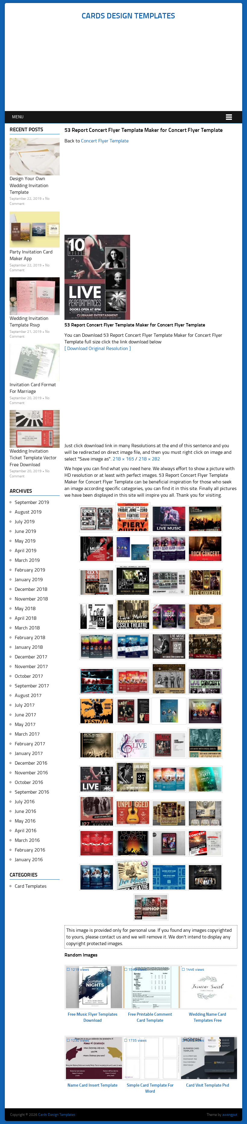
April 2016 (25, 830)
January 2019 (29, 579)
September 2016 (32, 792)
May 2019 (25, 541)
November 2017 (31, 666)
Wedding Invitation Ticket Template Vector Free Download (33, 457)
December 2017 (31, 657)
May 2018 (25, 608)
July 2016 (25, 801)
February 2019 (30, 570)
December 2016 (31, 763)
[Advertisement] (128, 66)
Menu (17, 116)
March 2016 (27, 840)
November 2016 (31, 772)
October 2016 (29, 782)
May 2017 (25, 724)
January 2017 (29, 753)
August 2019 (28, 512)
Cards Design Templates (128, 16)
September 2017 (32, 686)
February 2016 (30, 850)
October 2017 (29, 676)
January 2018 (29, 647)
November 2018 (31, 599)
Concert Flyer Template (105, 141)
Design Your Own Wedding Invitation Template (29, 185)
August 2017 (28, 695)
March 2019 (27, 560)
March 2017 (27, 734)
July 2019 (25, 521)
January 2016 (29, 859)
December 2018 (31, 589)
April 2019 (25, 550)
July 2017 (25, 705)
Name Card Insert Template (92, 1085)
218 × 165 (123, 459)
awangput (229, 1115)
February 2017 (30, 744)
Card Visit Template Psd (207, 1085)
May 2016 (25, 821)
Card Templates (30, 886)
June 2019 (25, 531)
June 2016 (25, 811)
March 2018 (27, 628)
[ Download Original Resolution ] (97, 348)
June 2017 (25, 715)
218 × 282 (149, 459)
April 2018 (25, 618)
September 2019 (32, 502)
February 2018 (30, 637)
